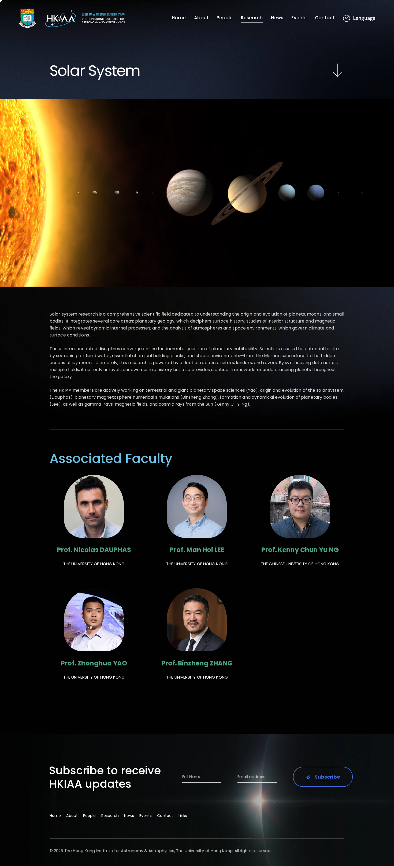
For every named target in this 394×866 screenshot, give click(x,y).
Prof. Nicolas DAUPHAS (94, 550)
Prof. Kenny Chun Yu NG (300, 550)
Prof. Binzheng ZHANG (197, 663)
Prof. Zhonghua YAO (94, 663)
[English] (359, 18)
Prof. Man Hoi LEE (197, 550)
